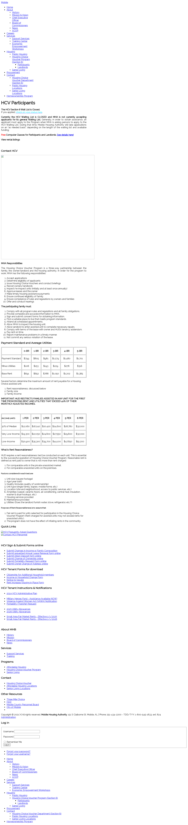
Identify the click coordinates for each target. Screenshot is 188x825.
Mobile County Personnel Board (23, 704)
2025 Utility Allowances (18, 609)
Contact (11, 75)
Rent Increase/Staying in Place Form (25, 582)
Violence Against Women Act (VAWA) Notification (32, 601)
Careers (10, 33)
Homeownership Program (20, 96)
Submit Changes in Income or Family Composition (32, 550)
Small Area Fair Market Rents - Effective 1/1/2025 (32, 616)
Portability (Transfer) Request (21, 604)
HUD (9, 702)
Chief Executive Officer (23, 769)
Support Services (20, 38)
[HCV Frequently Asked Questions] (19, 532)
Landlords (23, 67)
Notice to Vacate (15, 580)
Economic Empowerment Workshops (19, 46)
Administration (8, 717)
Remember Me (14, 742)
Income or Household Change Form (25, 577)
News (15, 28)
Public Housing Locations (19, 86)
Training (11, 656)
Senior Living (18, 70)
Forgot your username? (18, 754)
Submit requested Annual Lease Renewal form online (34, 553)
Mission (10, 637)
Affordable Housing (16, 667)
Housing (11, 51)
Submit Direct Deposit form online (24, 556)
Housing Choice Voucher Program (24, 669)
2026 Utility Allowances (19, 611)
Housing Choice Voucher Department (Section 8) (22, 80)
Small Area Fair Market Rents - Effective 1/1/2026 (32, 619)
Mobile (4, 2)
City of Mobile (14, 707)
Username (8, 731)
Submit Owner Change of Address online (27, 563)
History (15, 12)
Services (11, 36)
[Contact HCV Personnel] (14, 534)
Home (10, 7)
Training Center (19, 41)
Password (8, 736)
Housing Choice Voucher (19, 683)
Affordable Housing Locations (22, 686)
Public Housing (19, 54)
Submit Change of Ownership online (25, 558)
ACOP (15, 30)
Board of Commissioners (20, 24)
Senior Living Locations (18, 92)
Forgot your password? (18, 751)
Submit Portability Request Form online (26, 561)
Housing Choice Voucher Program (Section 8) (21, 59)
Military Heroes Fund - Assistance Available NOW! (32, 598)
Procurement (13, 72)
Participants (24, 64)
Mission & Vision (20, 15)
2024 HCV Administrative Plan (22, 593)
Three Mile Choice (16, 699)
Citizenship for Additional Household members (30, 574)
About (10, 10)
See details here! (65, 135)
